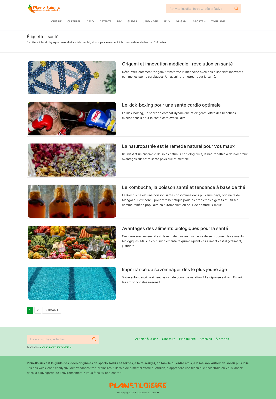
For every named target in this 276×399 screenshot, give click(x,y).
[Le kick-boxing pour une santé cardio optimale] (72, 118)
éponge (44, 347)
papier (52, 347)
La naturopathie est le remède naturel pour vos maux (178, 146)
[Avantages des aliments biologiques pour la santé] (72, 242)
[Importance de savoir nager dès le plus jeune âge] (72, 283)
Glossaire (168, 339)
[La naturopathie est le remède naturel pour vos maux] (72, 160)
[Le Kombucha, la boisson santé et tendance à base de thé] (72, 201)
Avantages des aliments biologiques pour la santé (175, 228)
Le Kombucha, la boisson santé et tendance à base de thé (183, 187)
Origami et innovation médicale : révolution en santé (177, 64)
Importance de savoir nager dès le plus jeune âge (174, 269)
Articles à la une (146, 339)
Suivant (52, 310)
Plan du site (187, 339)
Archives (206, 339)
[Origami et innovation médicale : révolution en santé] (72, 77)
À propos (222, 339)
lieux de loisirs (64, 347)
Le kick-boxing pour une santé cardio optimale (171, 105)
